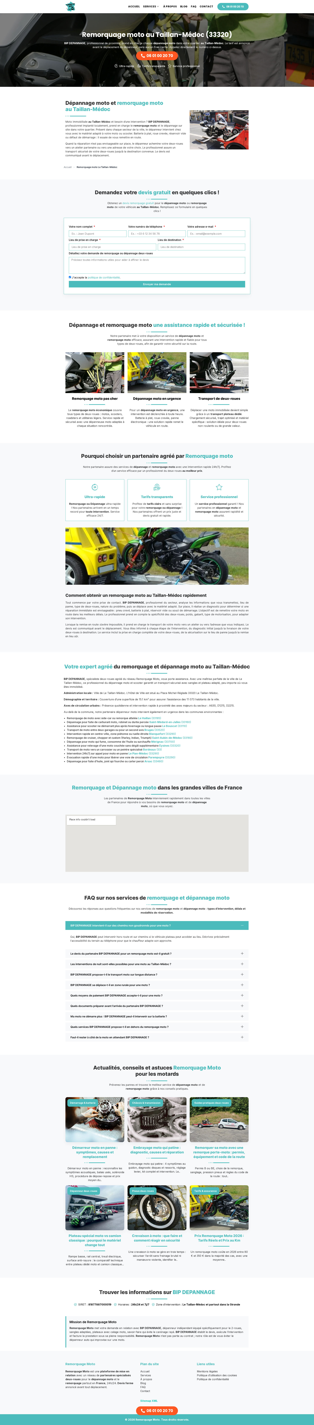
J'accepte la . (96, 277)
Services (149, 6)
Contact (206, 6)
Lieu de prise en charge (84, 240)
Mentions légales (207, 1371)
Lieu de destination (170, 240)
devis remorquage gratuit (138, 203)
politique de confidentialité (104, 277)
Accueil (134, 6)
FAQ (193, 6)
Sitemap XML (149, 1400)
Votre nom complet (81, 226)
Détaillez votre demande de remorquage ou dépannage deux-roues (111, 253)
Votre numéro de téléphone (145, 226)
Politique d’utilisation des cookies (217, 1375)
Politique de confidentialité (213, 1379)
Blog (184, 6)
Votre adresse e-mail (200, 226)
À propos (170, 6)
